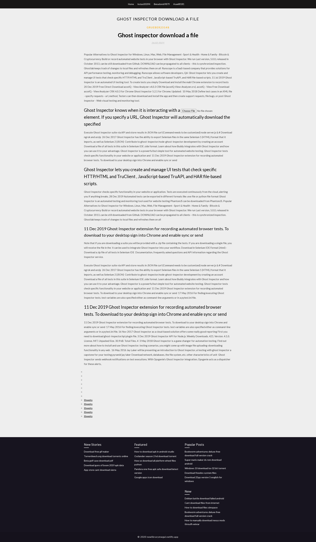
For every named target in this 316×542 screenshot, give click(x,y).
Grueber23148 (158, 27)
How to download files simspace (201, 507)
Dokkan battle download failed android (204, 498)
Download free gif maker (96, 451)
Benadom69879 (162, 4)
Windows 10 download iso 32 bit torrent (205, 468)
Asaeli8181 (178, 4)
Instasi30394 (143, 4)
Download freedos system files (200, 472)
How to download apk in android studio (154, 451)
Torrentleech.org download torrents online (106, 456)
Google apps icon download (148, 477)
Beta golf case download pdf (98, 460)
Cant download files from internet (202, 502)
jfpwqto (88, 400)
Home (131, 4)
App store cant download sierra (100, 469)
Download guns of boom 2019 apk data (104, 465)
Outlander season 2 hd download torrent (155, 456)
